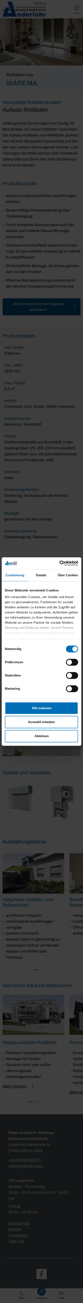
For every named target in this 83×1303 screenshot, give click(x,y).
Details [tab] (41, 575)
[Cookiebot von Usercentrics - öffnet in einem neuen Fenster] (59, 563)
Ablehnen (41, 736)
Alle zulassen (42, 708)
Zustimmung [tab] (14, 575)
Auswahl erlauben (41, 722)
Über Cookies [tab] (68, 575)
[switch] (72, 662)
